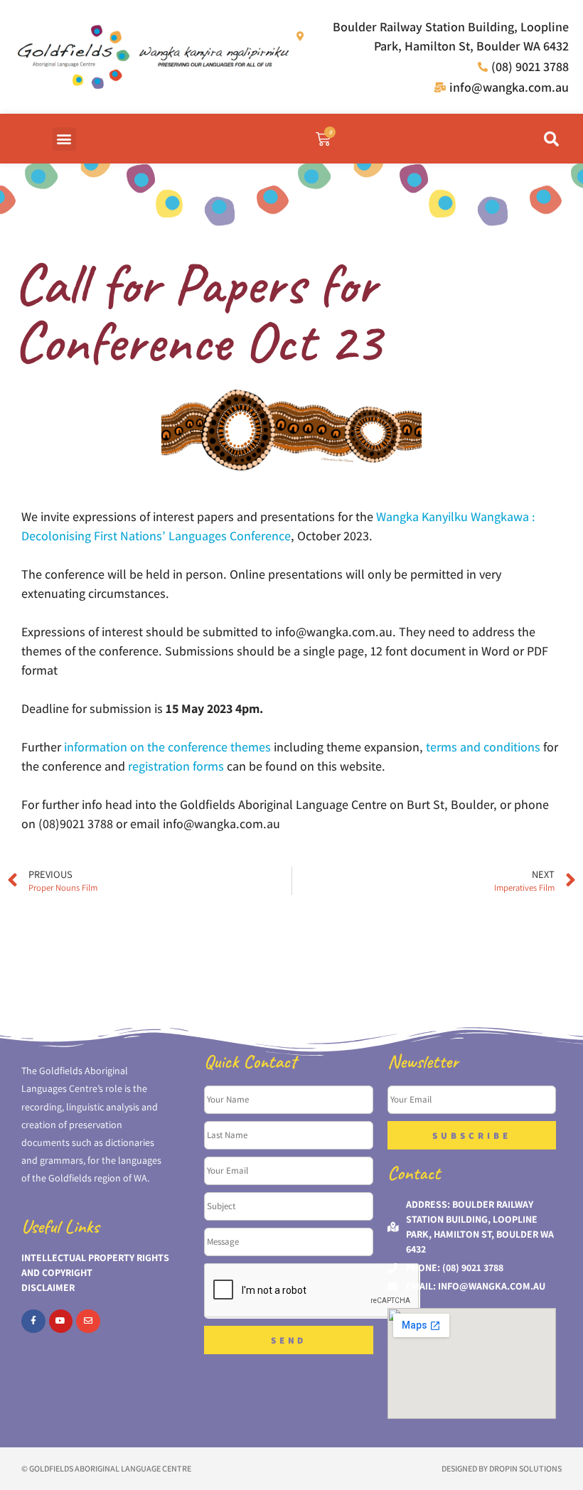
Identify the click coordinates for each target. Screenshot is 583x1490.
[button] (64, 139)
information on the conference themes (167, 747)
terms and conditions (483, 747)
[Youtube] (61, 1321)
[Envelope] (88, 1321)
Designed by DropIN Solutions (502, 1468)
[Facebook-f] (33, 1321)
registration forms (176, 766)
